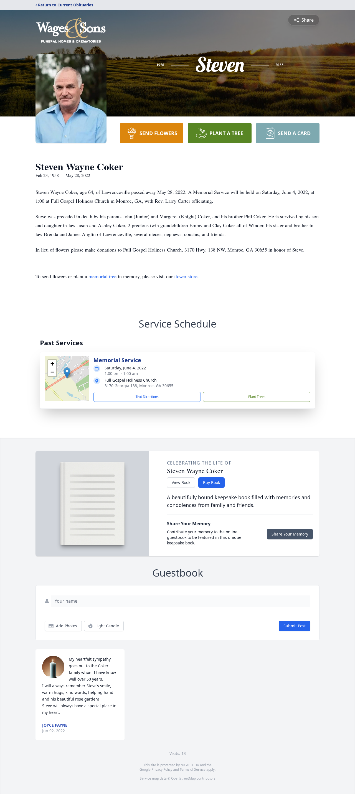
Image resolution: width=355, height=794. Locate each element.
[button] (67, 373)
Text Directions (147, 396)
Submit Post (294, 625)
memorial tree (102, 276)
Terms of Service (193, 769)
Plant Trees (256, 396)
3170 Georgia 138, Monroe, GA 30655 (139, 385)
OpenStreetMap (183, 778)
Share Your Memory (290, 534)
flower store (185, 276)
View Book (181, 482)
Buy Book (211, 482)
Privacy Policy (161, 769)
